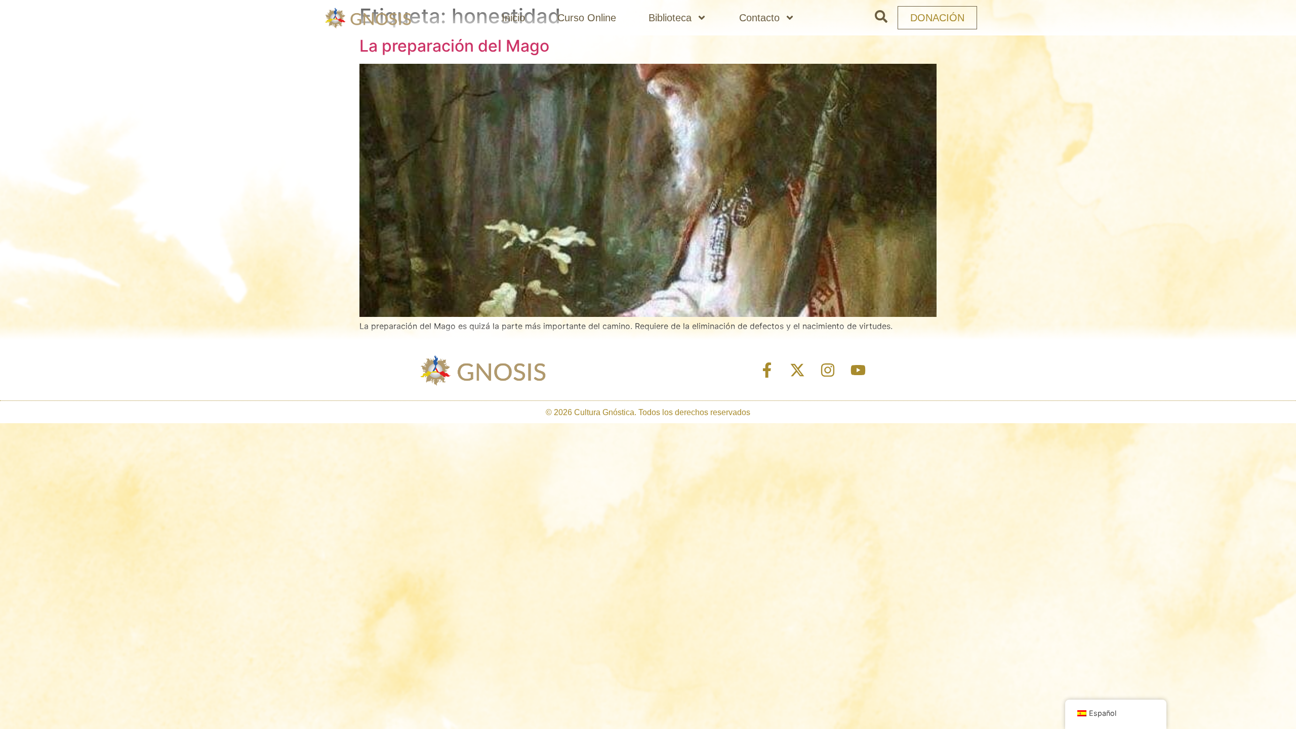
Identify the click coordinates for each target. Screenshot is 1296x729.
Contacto (759, 17)
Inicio (513, 17)
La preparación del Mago (454, 46)
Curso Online (586, 17)
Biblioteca (670, 17)
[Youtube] (858, 370)
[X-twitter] (797, 370)
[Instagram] (828, 370)
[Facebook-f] (767, 370)
